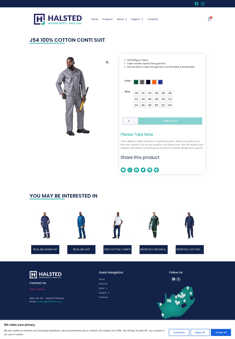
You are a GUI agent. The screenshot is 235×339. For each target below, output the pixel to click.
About (120, 19)
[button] (107, 62)
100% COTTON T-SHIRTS (117, 249)
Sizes (127, 91)
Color (128, 80)
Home (94, 19)
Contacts (153, 19)
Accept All (220, 332)
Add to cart (170, 121)
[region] (117, 329)
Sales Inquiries (37, 289)
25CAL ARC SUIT (81, 249)
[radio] (136, 82)
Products (108, 19)
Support (135, 19)
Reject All (200, 332)
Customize (179, 332)
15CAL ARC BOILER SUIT (45, 249)
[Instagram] (178, 279)
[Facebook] (174, 279)
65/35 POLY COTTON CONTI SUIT (194, 249)
